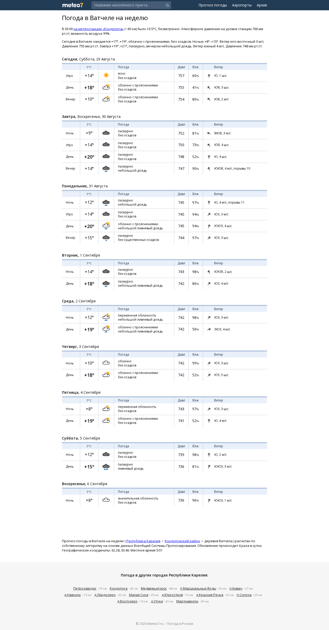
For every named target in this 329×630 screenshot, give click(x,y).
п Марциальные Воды (198, 588)
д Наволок (72, 594)
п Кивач (236, 588)
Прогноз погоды (212, 5)
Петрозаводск (84, 588)
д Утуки (157, 601)
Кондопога (118, 588)
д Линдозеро (105, 594)
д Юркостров (172, 594)
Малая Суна (138, 594)
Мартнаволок (187, 601)
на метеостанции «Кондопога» (99, 29)
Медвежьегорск (154, 588)
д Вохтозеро (127, 601)
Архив (262, 5)
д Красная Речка (209, 594)
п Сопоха (244, 594)
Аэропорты (242, 5)
